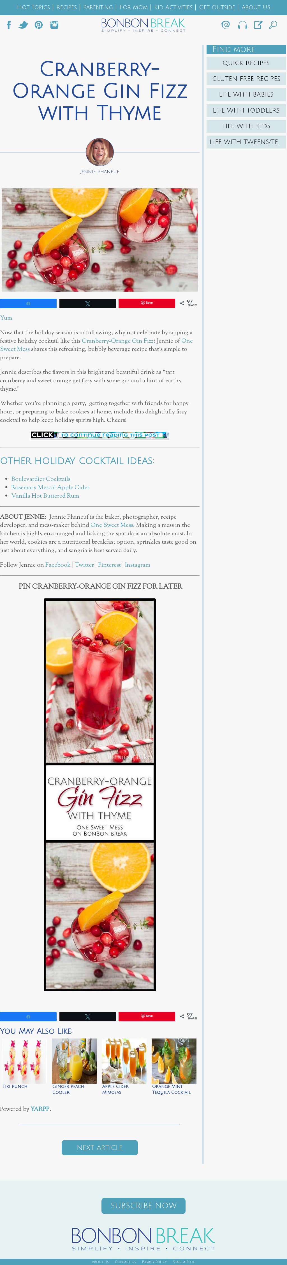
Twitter (23, 26)
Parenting (98, 7)
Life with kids (246, 126)
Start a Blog (184, 1262)
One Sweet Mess (112, 525)
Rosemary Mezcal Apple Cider (50, 487)
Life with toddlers (246, 110)
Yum (6, 318)
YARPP (40, 1109)
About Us (256, 7)
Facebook (11, 26)
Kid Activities (173, 7)
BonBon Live (242, 26)
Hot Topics (33, 7)
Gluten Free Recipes (246, 79)
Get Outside (217, 7)
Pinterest (110, 565)
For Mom (133, 7)
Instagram (54, 26)
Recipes (66, 7)
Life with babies (246, 94)
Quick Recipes (246, 63)
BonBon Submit (258, 26)
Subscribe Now (144, 1206)
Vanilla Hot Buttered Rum (45, 496)
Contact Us (125, 1262)
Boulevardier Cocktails (40, 479)
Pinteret (39, 26)
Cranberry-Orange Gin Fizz (117, 341)
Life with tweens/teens (248, 142)
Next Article (100, 1147)
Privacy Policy (154, 1262)
